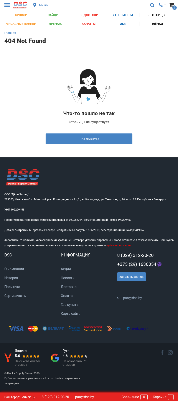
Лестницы (156, 15)
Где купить (69, 305)
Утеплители (123, 15)
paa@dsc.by (132, 298)
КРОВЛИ (21, 15)
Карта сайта (71, 314)
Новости (67, 278)
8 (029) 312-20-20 (135, 255)
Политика (12, 287)
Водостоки (88, 15)
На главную (89, 139)
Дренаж (55, 23)
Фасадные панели (21, 23)
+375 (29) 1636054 (136, 264)
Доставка (69, 287)
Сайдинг (55, 15)
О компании (14, 269)
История (11, 278)
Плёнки (157, 23)
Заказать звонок (131, 276)
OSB (123, 23)
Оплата (67, 296)
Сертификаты (15, 296)
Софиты (89, 23)
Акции (66, 269)
